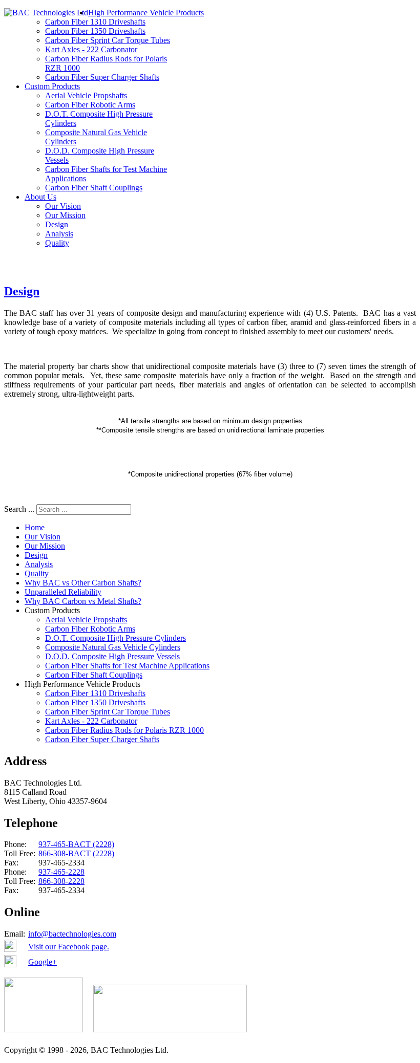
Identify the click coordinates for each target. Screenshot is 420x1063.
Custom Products (52, 86)
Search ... (19, 509)
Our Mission (65, 215)
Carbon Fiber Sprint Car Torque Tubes (107, 40)
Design (56, 224)
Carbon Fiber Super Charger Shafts (102, 77)
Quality (57, 242)
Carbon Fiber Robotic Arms (90, 104)
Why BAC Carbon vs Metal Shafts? (83, 601)
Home (35, 527)
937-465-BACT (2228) (76, 844)
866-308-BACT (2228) (76, 853)
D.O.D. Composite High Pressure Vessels (112, 656)
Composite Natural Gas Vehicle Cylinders (112, 647)
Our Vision (63, 206)
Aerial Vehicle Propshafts (86, 95)
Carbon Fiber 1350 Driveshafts (95, 31)
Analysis (59, 233)
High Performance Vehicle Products (146, 12)
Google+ (42, 962)
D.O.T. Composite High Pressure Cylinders (115, 638)
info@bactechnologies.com (72, 933)
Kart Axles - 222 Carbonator (91, 49)
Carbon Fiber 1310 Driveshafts (95, 21)
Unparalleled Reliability (63, 592)
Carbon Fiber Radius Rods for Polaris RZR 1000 (124, 730)
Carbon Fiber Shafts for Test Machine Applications (127, 665)
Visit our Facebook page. (68, 946)
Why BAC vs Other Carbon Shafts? (83, 582)
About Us (40, 196)
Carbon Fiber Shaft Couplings (93, 187)
